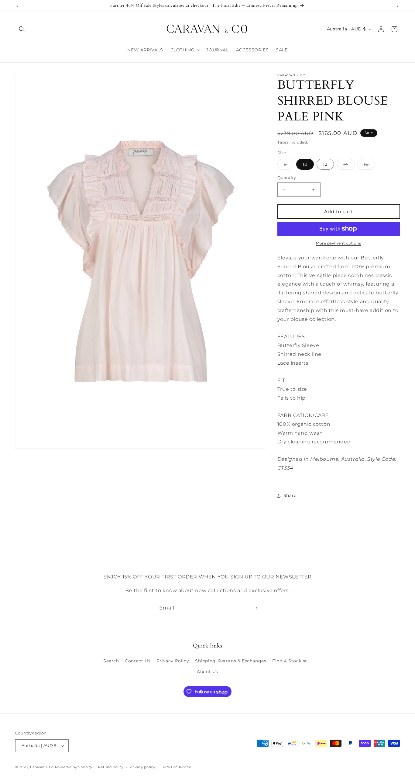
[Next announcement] (397, 6)
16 (369, 165)
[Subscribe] (255, 608)
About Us (207, 671)
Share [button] (290, 495)
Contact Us (137, 661)
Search (111, 661)
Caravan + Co (42, 767)
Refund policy (111, 767)
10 (305, 164)
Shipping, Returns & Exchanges (230, 661)
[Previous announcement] (17, 6)
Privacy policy (142, 767)
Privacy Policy (172, 661)
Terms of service (176, 767)
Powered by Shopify (73, 767)
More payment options (338, 243)
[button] (22, 29)
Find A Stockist (289, 661)
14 (349, 165)
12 (325, 164)
